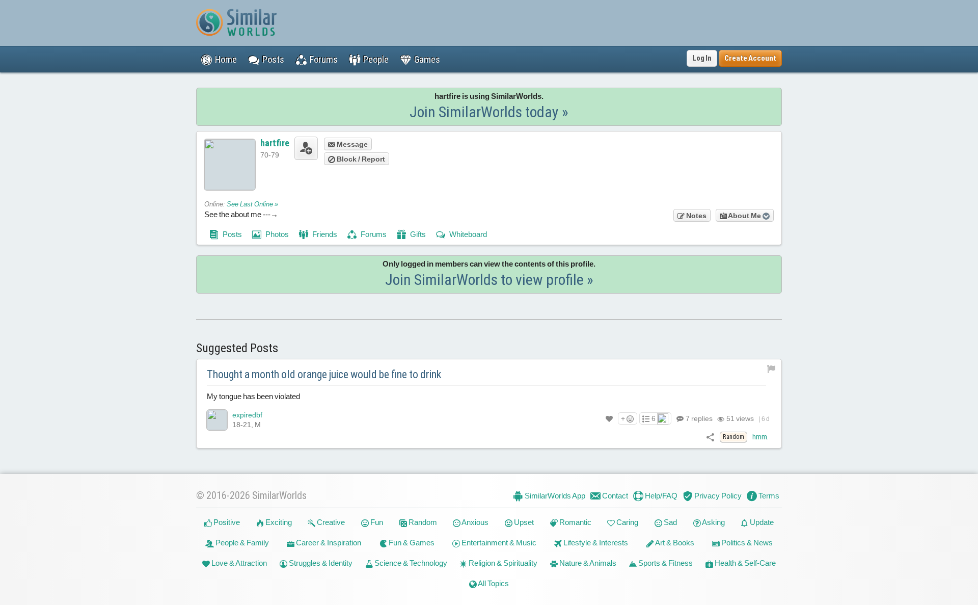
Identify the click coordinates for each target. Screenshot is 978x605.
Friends (324, 234)
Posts (231, 234)
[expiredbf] (217, 420)
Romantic (574, 522)
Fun (376, 522)
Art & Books (674, 542)
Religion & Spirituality (502, 563)
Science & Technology (410, 563)
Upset (523, 522)
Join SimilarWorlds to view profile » (489, 279)
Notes (696, 216)
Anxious (474, 522)
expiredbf (247, 415)
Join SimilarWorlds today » (489, 112)
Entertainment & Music (498, 542)
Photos (276, 234)
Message (351, 144)
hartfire (274, 143)
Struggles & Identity (319, 563)
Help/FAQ (660, 495)
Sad (669, 522)
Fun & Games (410, 542)
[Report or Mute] (771, 368)
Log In (702, 58)
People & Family (241, 542)
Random (422, 522)
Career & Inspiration (327, 542)
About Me (745, 216)
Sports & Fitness (665, 563)
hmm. (760, 437)
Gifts (417, 234)
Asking (713, 522)
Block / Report (360, 159)
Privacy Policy (717, 495)
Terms (768, 495)
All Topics (493, 583)
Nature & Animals (587, 563)
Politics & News (746, 542)
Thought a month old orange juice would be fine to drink (324, 374)
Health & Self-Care (744, 563)
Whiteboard (467, 234)
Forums (373, 234)
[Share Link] (710, 436)
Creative (330, 522)
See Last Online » (252, 204)
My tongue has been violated (253, 396)
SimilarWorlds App (554, 495)
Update (761, 522)
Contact (614, 495)
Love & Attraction (238, 563)
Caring (626, 522)
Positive (226, 522)
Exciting (278, 522)
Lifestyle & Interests (595, 542)
